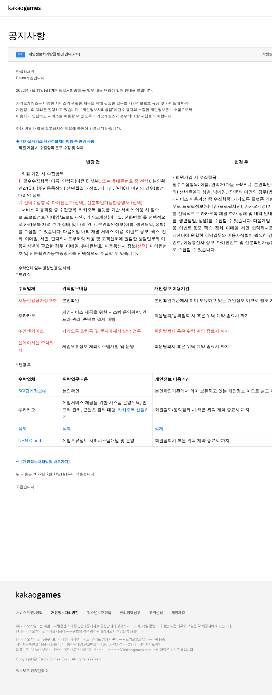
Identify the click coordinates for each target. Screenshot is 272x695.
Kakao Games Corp (54, 659)
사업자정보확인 (150, 644)
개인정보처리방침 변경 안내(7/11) (54, 54)
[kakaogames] (24, 8)
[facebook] (268, 595)
